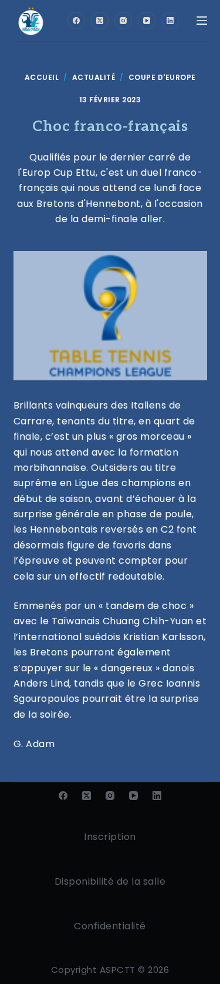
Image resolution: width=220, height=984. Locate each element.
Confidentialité (110, 926)
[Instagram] (123, 20)
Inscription (110, 837)
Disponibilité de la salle (110, 881)
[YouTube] (146, 20)
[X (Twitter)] (100, 20)
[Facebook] (76, 20)
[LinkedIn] (170, 20)
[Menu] (202, 20)
